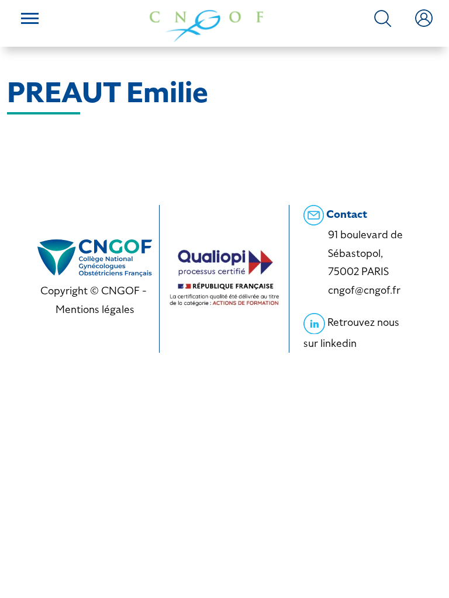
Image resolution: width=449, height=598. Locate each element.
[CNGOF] (206, 25)
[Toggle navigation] (30, 20)
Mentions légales (95, 309)
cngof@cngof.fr (364, 290)
